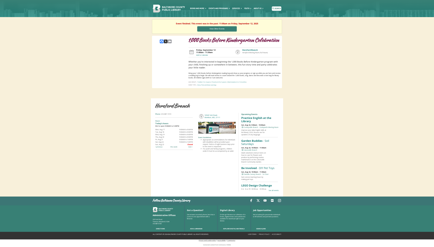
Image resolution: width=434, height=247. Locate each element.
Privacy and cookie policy (207, 240)
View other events (217, 29)
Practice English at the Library (256, 119)
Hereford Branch (250, 50)
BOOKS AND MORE (197, 9)
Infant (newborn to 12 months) (236, 82)
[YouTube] (265, 200)
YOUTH (247, 9)
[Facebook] (251, 200)
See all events (274, 190)
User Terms (252, 234)
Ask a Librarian (196, 229)
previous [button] (159, 147)
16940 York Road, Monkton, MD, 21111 (212, 116)
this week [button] (173, 147)
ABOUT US (258, 9)
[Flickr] (272, 200)
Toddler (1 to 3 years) (203, 82)
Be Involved (257, 168)
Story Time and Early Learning (206, 85)
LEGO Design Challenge (256, 185)
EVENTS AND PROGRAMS (218, 9)
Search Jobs (261, 229)
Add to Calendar (202, 55)
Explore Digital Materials (234, 229)
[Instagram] (279, 200)
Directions (160, 229)
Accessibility (276, 234)
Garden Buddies (255, 142)
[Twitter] (258, 200)
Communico (231, 240)
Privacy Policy (264, 234)
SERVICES (236, 9)
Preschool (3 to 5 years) (219, 82)
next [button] (190, 147)
